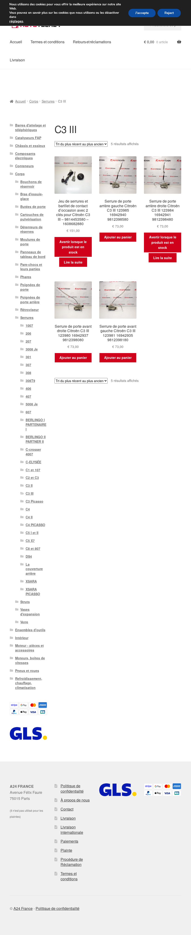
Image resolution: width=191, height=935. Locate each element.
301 (28, 356)
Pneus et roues (27, 670)
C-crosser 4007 (33, 451)
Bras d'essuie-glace (31, 196)
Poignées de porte (30, 287)
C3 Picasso (34, 501)
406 (28, 388)
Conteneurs (24, 166)
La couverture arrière (34, 569)
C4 (28, 509)
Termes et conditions (48, 41)
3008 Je (32, 349)
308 (28, 372)
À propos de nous (75, 800)
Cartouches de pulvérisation (32, 216)
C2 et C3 (32, 477)
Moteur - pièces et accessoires (29, 647)
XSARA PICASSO (33, 591)
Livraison (17, 60)
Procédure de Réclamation (72, 862)
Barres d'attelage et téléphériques (30, 127)
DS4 (29, 556)
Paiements (69, 841)
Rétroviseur (29, 309)
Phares (25, 276)
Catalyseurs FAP (28, 137)
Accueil (16, 41)
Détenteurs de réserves (31, 229)
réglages (16, 21)
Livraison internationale (72, 829)
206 (28, 333)
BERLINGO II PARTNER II (36, 439)
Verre (24, 622)
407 (28, 396)
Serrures (48, 101)
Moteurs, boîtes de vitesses (30, 660)
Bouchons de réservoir (31, 184)
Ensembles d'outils (30, 630)
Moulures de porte (30, 241)
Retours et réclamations (92, 41)
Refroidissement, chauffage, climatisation (28, 683)
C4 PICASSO (35, 524)
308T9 (30, 380)
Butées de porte (33, 206)
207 (28, 341)
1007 (29, 325)
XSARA (31, 581)
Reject (169, 13)
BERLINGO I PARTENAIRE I (36, 424)
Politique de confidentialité (72, 788)
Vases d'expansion (30, 611)
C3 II (29, 485)
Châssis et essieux (30, 145)
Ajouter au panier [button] (118, 237)
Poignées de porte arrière (30, 299)
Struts (25, 601)
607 (28, 412)
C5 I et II (32, 532)
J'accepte (142, 13)
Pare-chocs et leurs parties (31, 266)
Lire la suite (73, 262)
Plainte (66, 850)
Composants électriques (25, 155)
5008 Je (32, 404)
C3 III (30, 493)
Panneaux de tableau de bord (32, 254)
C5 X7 (30, 540)
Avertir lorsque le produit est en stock (73, 246)
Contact (67, 809)
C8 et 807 (33, 548)
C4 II (29, 517)
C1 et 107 (33, 470)
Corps (33, 101)
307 (28, 364)
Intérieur (21, 637)
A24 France (23, 908)
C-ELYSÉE (33, 462)
